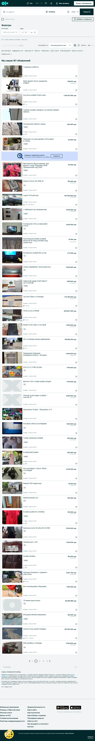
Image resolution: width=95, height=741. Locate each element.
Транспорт (29, 51)
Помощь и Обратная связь (10, 710)
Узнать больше (69, 733)
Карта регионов (33, 713)
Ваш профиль (64, 3)
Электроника (65, 51)
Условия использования (9, 718)
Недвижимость (17, 51)
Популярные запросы (35, 718)
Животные (45, 51)
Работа (37, 51)
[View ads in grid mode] (79, 45)
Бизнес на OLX (5, 715)
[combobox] (24, 12)
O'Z (37, 3)
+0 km (73, 12)
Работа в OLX (32, 721)
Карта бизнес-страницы (36, 715)
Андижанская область (12, 45)
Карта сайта (32, 710)
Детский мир (6, 51)
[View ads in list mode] (75, 45)
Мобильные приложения (9, 707)
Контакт (30, 727)
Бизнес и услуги (77, 51)
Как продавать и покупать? (38, 724)
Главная (3, 45)
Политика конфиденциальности (12, 721)
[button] (51, 3)
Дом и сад (55, 51)
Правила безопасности (36, 707)
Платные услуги (6, 713)
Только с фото (9, 19)
